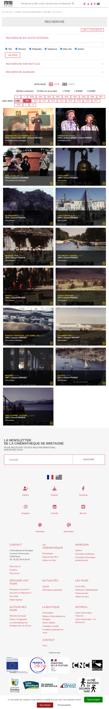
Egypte (61, 375)
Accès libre (80, 586)
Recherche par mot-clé (54, 63)
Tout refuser (45, 705)
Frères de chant (66, 136)
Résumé (22, 49)
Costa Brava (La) (66, 216)
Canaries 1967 (65, 336)
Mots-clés (67, 49)
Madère (9, 375)
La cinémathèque (52, 546)
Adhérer (78, 550)
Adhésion (82, 544)
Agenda (45, 586)
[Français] (50, 477)
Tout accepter (93, 699)
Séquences (52, 49)
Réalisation (37, 49)
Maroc (8, 296)
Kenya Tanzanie (66, 296)
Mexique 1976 (11, 256)
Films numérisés (26, 91)
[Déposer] (88, 3)
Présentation (47, 553)
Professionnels (81, 593)
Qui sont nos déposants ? (21, 593)
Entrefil (81, 607)
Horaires (13, 570)
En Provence (11, 216)
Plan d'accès (15, 566)
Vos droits (14, 596)
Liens (44, 645)
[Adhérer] (85, 3)
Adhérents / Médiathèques (86, 590)
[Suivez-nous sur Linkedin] (54, 507)
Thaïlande (63, 176)
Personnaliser (64, 705)
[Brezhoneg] (98, 3)
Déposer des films (50, 557)
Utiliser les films (49, 560)
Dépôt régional (16, 600)
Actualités (50, 580)
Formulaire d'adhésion (84, 554)
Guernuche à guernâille (18, 136)
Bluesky (83, 513)
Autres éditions (48, 622)
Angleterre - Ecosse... (17, 415)
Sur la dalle (12, 176)
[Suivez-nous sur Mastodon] (40, 526)
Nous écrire (15, 573)
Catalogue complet (50, 626)
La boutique (51, 607)
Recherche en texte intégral (54, 38)
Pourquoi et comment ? (20, 589)
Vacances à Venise (67, 256)
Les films (81, 580)
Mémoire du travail (18, 616)
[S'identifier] (91, 3)
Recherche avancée (54, 72)
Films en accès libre (48, 91)
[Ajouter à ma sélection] (51, 143)
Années (80, 49)
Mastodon (40, 531)
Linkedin (54, 513)
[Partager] (94, 3)
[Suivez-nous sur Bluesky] (83, 507)
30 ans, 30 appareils (18, 619)
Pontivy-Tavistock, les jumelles (22, 336)
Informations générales (52, 590)
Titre (10, 49)
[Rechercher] (73, 4)
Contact (16, 544)
